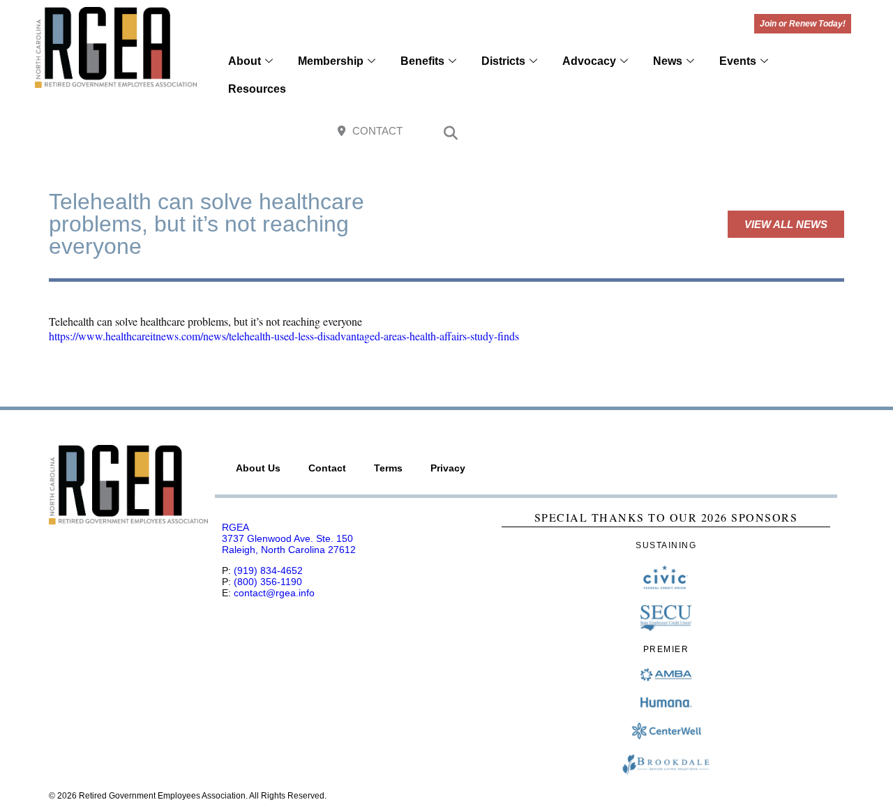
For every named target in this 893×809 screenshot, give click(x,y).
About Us (258, 468)
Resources (257, 89)
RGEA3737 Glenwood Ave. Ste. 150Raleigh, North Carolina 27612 (289, 538)
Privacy (447, 468)
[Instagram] (775, 132)
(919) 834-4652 (268, 570)
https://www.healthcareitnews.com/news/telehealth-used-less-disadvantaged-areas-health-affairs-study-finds (284, 335)
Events (737, 61)
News (667, 61)
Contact (327, 468)
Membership (330, 61)
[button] (451, 135)
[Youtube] (806, 132)
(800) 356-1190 (268, 581)
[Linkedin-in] (836, 132)
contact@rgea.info (274, 592)
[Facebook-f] (745, 132)
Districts (503, 61)
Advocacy (589, 61)
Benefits (422, 61)
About (244, 61)
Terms (388, 468)
